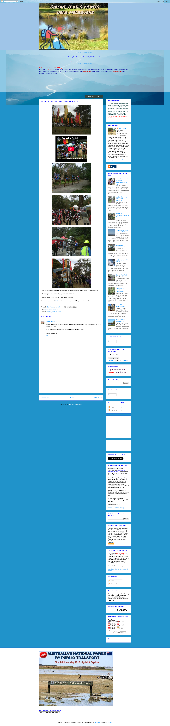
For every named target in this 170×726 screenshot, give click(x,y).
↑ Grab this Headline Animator (85, 52)
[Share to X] (72, 307)
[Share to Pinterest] (76, 307)
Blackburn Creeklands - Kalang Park (122, 215)
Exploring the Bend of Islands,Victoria (122, 231)
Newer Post (45, 398)
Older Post (98, 398)
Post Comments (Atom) (75, 404)
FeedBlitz (125, 360)
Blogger (110, 722)
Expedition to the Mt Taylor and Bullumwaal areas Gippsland (122, 181)
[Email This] (68, 307)
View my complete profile (115, 160)
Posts (112, 407)
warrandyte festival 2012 (52, 310)
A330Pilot (97, 722)
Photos (57, 301)
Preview (110, 360)
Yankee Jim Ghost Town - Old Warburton (121, 198)
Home (72, 398)
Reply (47, 335)
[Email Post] (64, 307)
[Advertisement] (71, 379)
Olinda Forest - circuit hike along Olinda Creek (121, 289)
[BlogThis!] (70, 307)
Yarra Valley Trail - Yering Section (121, 305)
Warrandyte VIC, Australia (54, 311)
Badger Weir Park (121, 275)
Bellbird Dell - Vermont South (120, 246)
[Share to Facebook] (74, 307)
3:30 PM (54, 321)
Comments (113, 410)
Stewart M (49, 321)
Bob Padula (123, 128)
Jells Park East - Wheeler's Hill (121, 320)
